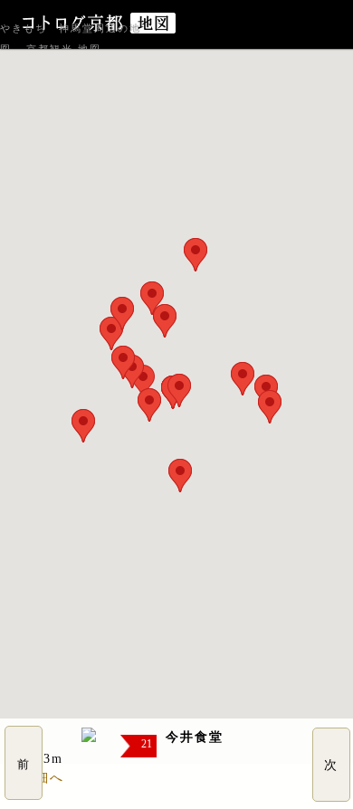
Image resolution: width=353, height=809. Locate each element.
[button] (149, 405)
